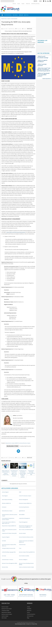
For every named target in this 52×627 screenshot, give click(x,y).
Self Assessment (30, 616)
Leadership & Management (24, 518)
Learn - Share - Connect (9, 594)
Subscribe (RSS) (14, 18)
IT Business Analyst (5, 610)
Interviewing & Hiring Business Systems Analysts (8, 519)
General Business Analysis (25, 443)
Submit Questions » (46, 78)
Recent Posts (4, 18)
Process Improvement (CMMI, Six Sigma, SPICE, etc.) (8, 522)
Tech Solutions (42, 594)
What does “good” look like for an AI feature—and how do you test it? (44, 69)
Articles (14, 3)
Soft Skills (4, 540)
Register (35, 1)
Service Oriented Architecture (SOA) (26, 537)
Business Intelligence (23, 559)
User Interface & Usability (24, 555)
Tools (20, 548)
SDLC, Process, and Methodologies (26, 529)
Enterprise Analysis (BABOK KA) (25, 503)
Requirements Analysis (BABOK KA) (13, 443)
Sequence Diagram (6, 537)
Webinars (21, 15)
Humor (22, 3)
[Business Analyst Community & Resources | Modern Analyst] (10, 8)
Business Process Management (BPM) (9, 563)
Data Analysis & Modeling (7, 499)
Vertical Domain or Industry (7, 559)
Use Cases (4, 555)
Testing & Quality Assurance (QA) (8, 548)
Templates (28, 3)
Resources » (15, 15)
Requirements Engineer (6, 612)
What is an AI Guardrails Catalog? (43, 57)
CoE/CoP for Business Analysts (25, 495)
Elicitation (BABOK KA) (6, 503)
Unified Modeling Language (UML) (9, 552)
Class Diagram (5, 495)
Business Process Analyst (7, 608)
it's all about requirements (9, 596)
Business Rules (5, 567)
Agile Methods (22, 510)
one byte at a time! (43, 596)
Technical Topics (22, 544)
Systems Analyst (5, 616)
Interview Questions (35, 3)
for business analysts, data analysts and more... (26, 596)
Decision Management (23, 499)
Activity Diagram (5, 492)
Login (40, 1)
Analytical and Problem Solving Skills (9, 533)
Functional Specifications (24, 507)
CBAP (20, 492)
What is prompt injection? (42, 64)
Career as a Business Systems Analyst (26, 567)
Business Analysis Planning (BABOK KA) (27, 552)
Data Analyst (4, 617)
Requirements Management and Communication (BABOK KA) (25, 526)
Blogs (18, 3)
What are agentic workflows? (42, 61)
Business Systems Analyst (7, 614)
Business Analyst (5, 606)
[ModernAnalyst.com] (26, 589)
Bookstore (29, 610)
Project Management (23, 522)
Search (9, 18)
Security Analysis (22, 533)
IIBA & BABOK (22, 514)
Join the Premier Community (26, 594)
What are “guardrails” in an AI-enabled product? (44, 75)
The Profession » (8, 15)
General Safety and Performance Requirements (15, 232)
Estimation (4, 507)
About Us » (26, 15)
